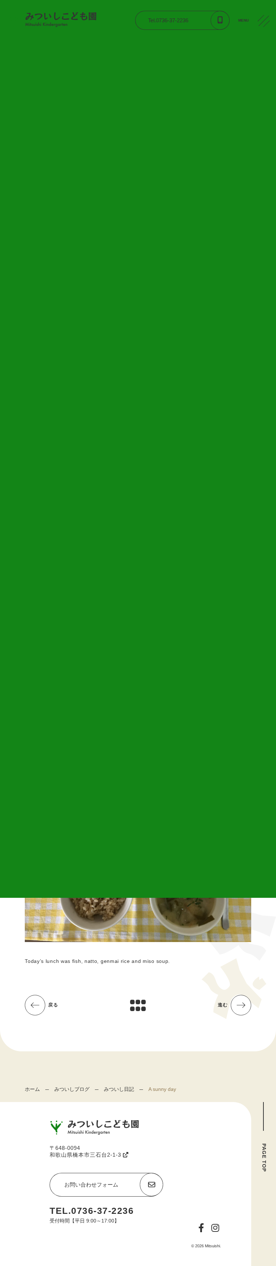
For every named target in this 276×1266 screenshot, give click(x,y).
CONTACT (265, 75)
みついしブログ (71, 1089)
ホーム (32, 1089)
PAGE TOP (264, 1157)
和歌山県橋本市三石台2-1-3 (86, 1155)
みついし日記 (119, 1089)
